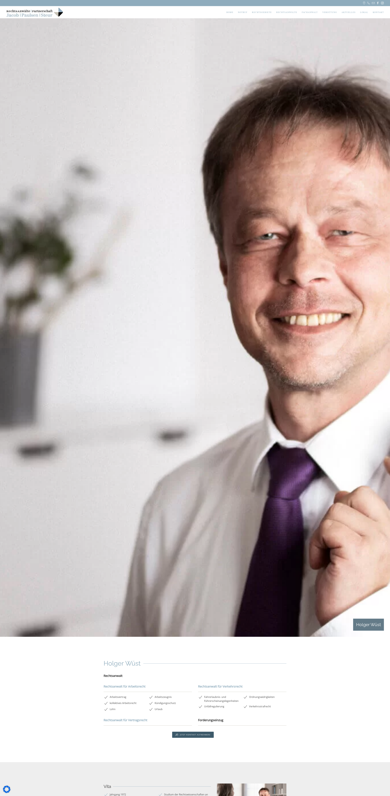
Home (229, 12)
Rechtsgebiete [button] (262, 12)
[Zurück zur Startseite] (35, 12)
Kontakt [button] (378, 12)
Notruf (242, 12)
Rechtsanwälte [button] (286, 12)
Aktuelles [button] (349, 12)
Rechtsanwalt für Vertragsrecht (125, 720)
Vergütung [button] (329, 12)
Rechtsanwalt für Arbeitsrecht (124, 686)
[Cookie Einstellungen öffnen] (6, 789)
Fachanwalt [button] (310, 12)
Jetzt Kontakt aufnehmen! (195, 735)
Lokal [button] (364, 12)
